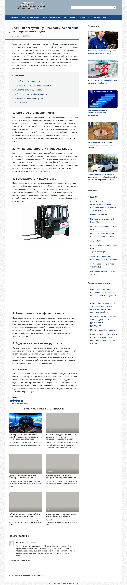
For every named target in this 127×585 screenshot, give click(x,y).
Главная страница (15, 24)
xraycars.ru (73, 583)
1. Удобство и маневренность (28, 81)
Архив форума (97, 252)
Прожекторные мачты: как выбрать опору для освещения (61, 476)
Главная (14, 17)
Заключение (23, 103)
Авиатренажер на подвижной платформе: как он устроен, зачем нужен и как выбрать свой (25, 437)
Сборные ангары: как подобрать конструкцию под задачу (24, 515)
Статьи (93, 241)
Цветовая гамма (99, 17)
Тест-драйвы (84, 17)
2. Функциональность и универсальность (33, 85)
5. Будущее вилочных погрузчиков (30, 98)
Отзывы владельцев (51, 17)
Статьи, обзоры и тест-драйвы (104, 245)
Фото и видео (69, 17)
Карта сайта (109, 330)
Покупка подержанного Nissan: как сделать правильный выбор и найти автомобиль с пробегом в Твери (102, 177)
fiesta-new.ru (62, 583)
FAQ (92, 197)
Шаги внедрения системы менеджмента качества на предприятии (98, 112)
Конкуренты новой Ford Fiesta (103, 226)
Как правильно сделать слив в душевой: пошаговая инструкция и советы (101, 145)
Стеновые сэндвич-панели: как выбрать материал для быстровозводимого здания (61, 437)
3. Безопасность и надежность (28, 90)
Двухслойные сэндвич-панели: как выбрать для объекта (61, 515)
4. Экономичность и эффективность (31, 94)
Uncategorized (96, 215)
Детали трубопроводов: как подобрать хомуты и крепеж (22, 476)
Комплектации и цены (30, 17)
